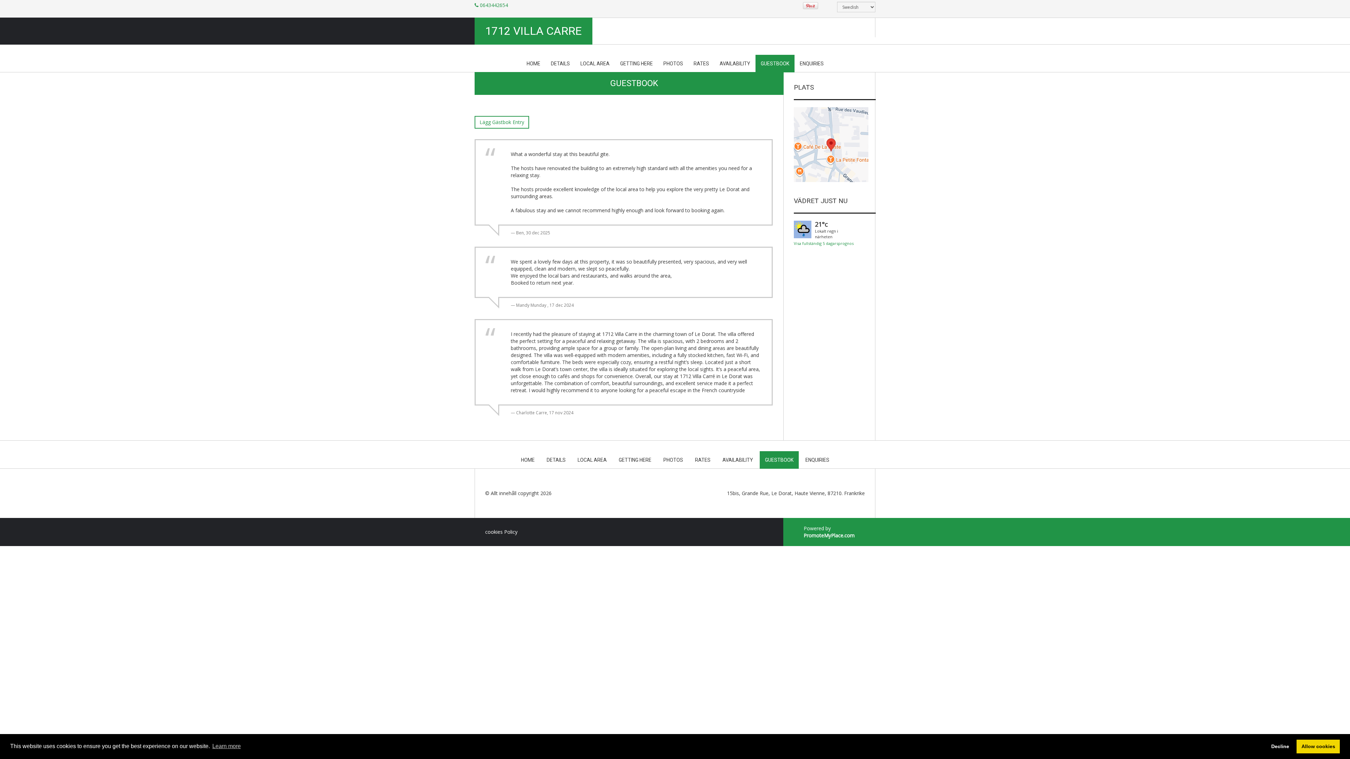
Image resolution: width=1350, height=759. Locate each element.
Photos (673, 63)
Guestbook (775, 63)
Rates (701, 63)
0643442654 (494, 5)
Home (533, 63)
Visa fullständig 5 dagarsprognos (824, 243)
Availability (735, 63)
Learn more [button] (226, 746)
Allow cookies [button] (1318, 746)
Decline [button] (1280, 746)
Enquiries (812, 63)
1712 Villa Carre (533, 31)
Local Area (595, 63)
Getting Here (636, 63)
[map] (831, 144)
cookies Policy (501, 531)
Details (560, 63)
